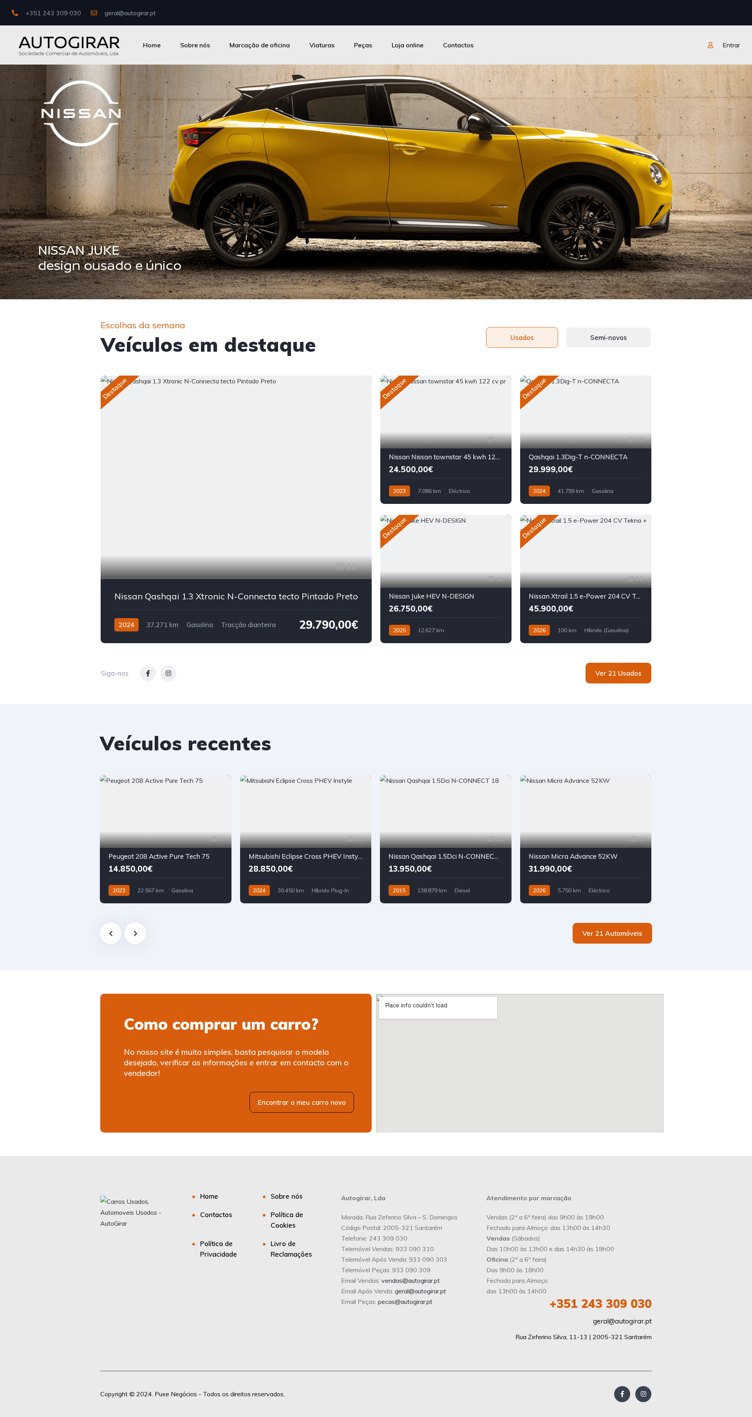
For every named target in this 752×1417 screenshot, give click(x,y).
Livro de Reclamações (291, 1248)
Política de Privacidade (218, 1248)
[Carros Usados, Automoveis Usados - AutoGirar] (69, 45)
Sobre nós (195, 45)
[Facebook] (622, 1394)
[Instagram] (643, 1394)
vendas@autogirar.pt (410, 1280)
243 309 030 (601, 1303)
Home (152, 45)
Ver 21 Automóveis (612, 933)
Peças (363, 45)
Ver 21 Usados (618, 673)
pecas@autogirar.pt (405, 1302)
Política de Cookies (287, 1219)
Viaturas (321, 45)
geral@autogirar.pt (129, 13)
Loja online (407, 45)
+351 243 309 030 (52, 13)
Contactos (458, 45)
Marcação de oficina (260, 45)
